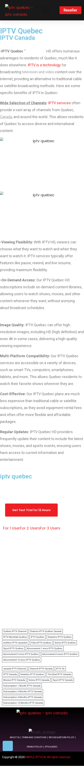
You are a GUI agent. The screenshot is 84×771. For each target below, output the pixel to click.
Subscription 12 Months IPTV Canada (23, 703)
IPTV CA (60, 668)
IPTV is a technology (44, 65)
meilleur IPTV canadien (15, 642)
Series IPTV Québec (65, 642)
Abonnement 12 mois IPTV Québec (21, 660)
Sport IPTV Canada (63, 680)
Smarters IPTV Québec (60, 637)
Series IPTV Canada (39, 680)
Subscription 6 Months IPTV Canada (22, 697)
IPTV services (59, 103)
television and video (38, 72)
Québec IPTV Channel (15, 631)
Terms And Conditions (34, 737)
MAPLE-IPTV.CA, (35, 757)
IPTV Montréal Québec (15, 637)
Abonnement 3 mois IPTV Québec (21, 654)
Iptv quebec (51, 747)
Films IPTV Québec (41, 642)
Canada (6, 117)
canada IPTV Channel (14, 668)
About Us (15, 737)
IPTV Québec (37, 637)
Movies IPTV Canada (14, 680)
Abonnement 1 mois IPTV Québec (44, 648)
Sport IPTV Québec (13, 648)
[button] (46, 10)
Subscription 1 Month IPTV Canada (22, 685)
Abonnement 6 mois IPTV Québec (60, 654)
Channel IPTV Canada (41, 668)
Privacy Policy (34, 747)
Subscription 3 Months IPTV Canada (22, 691)
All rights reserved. (59, 757)
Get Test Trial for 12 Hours (31, 510)
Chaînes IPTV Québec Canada (46, 631)
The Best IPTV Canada (59, 674)
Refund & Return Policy (61, 737)
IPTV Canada (10, 674)
